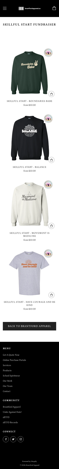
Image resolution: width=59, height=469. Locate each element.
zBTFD (6, 417)
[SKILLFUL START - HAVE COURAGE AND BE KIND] (29, 273)
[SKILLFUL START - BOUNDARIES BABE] (29, 72)
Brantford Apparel (12, 407)
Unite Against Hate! (12, 412)
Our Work (7, 381)
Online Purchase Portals (14, 360)
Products (7, 370)
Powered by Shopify (29, 461)
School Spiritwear (11, 376)
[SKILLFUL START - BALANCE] (29, 138)
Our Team (7, 386)
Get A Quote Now (11, 355)
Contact (6, 391)
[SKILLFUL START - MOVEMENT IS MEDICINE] (29, 204)
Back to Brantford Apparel (29, 326)
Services (7, 365)
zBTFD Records (10, 422)
